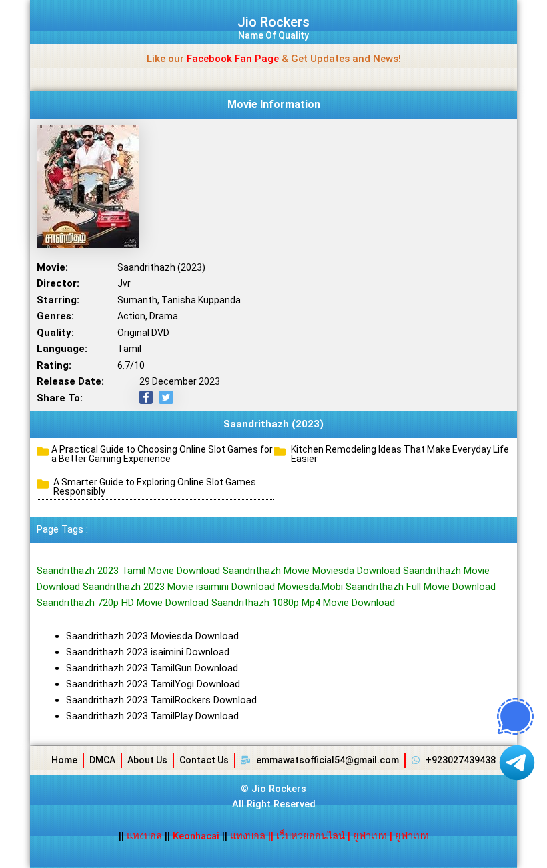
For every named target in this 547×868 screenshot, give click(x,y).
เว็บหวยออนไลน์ (310, 836)
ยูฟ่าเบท (370, 836)
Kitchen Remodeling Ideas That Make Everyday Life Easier (400, 454)
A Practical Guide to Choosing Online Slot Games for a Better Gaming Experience (162, 454)
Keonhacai (196, 836)
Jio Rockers (273, 22)
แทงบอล (146, 836)
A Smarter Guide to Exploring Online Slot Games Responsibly (154, 487)
